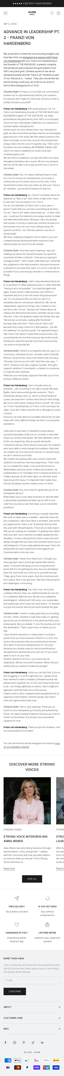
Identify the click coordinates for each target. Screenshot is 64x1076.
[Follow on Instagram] (14, 1042)
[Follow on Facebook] (5, 1042)
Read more (9, 868)
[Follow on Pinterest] (24, 1042)
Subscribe (15, 991)
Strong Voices (13, 829)
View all (32, 879)
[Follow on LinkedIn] (42, 1042)
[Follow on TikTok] (33, 1042)
